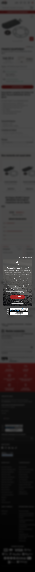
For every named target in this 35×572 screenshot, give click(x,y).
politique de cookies (19, 287)
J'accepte (18, 297)
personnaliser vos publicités (14, 291)
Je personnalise (17, 301)
